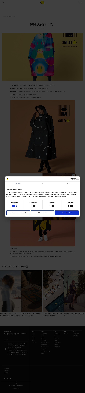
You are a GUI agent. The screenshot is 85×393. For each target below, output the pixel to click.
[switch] (33, 206)
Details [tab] (43, 183)
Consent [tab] (17, 183)
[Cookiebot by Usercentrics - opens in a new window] (71, 179)
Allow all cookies (67, 213)
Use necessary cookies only (18, 213)
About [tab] (67, 183)
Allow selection (42, 213)
